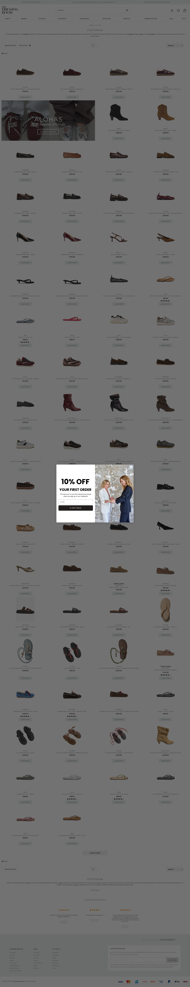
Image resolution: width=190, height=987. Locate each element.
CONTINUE (76, 508)
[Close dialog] (131, 467)
